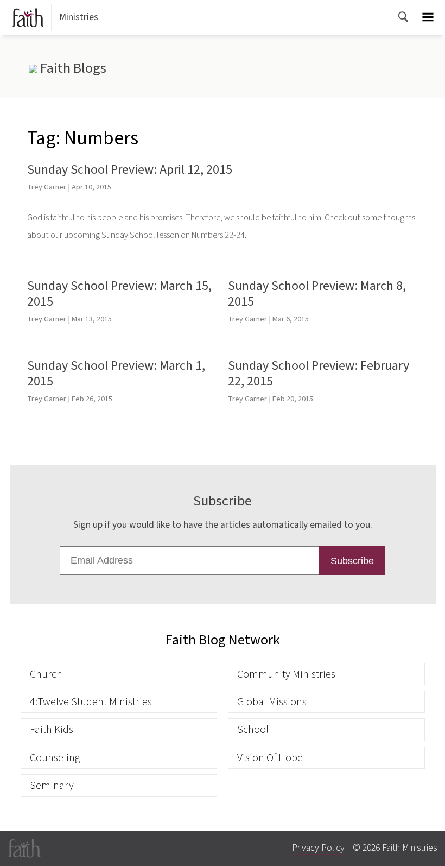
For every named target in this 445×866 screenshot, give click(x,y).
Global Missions (272, 702)
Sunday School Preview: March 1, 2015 (116, 373)
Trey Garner (46, 187)
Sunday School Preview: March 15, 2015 (119, 293)
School (253, 729)
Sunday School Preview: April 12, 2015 (129, 169)
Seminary (52, 785)
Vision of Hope (270, 758)
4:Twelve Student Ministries (91, 702)
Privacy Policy (318, 848)
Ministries (78, 17)
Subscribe (352, 560)
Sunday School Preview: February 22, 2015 (318, 373)
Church (46, 674)
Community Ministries (286, 674)
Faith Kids (51, 729)
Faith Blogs (71, 68)
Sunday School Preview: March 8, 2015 (317, 293)
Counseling (55, 758)
